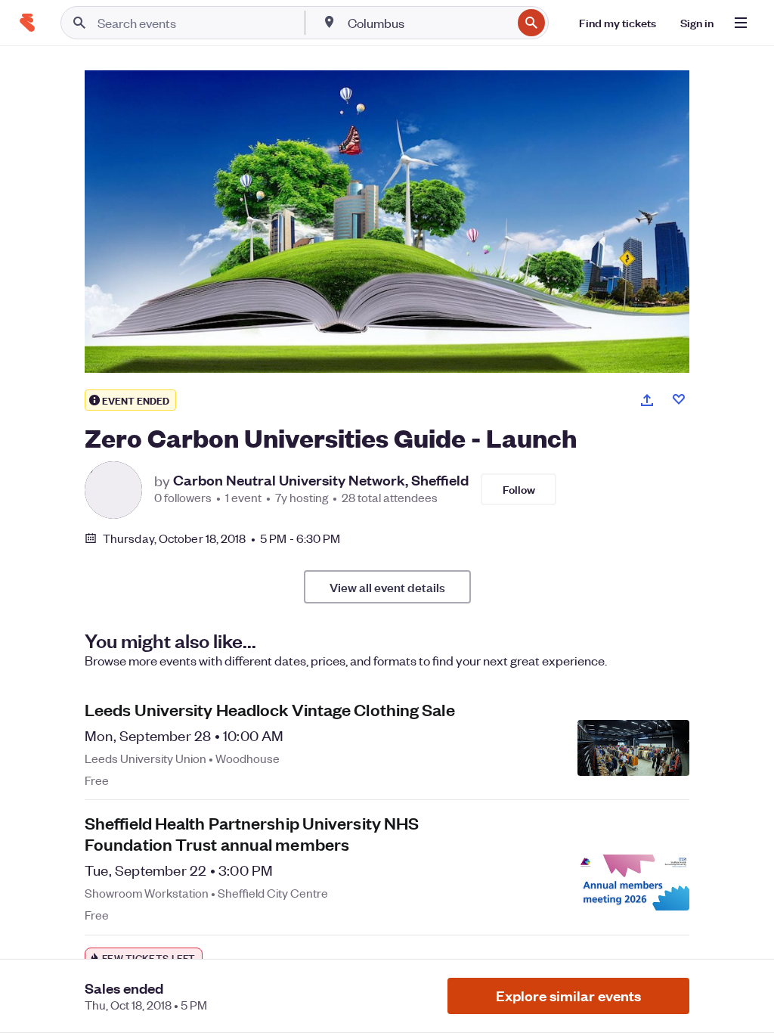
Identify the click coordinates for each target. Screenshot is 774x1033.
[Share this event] (647, 400)
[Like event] (678, 399)
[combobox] (428, 22)
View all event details (387, 587)
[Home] (27, 23)
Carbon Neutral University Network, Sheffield (321, 480)
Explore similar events (568, 995)
